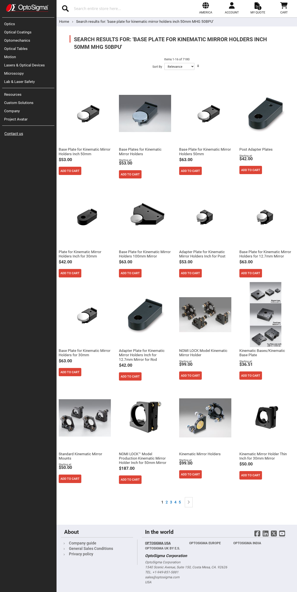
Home (64, 21)
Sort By (157, 66)
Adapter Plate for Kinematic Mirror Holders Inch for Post (202, 254)
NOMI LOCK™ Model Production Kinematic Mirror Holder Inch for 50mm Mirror (142, 458)
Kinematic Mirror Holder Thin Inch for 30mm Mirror (263, 456)
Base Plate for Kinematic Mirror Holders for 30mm (84, 352)
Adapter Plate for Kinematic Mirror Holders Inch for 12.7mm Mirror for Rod (142, 354)
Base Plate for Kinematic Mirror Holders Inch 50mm (84, 151)
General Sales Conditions (91, 548)
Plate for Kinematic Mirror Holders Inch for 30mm (80, 254)
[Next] (189, 502)
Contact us (13, 133)
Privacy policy (81, 554)
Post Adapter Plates (256, 149)
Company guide (82, 543)
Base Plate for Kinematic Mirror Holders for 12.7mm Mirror (265, 254)
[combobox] (104, 8)
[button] (205, 8)
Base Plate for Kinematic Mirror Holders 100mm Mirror (145, 254)
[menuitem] (29, 24)
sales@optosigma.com (162, 577)
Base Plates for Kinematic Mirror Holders (140, 151)
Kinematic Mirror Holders (200, 454)
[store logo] (27, 7)
